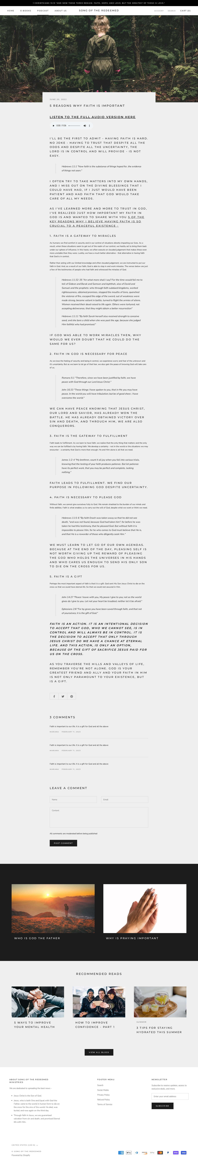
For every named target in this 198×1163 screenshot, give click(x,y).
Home (10, 11)
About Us (61, 11)
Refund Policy (103, 1099)
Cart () (185, 11)
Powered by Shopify (21, 1155)
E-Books (25, 11)
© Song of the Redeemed (26, 1151)
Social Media (103, 1090)
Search (172, 11)
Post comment (63, 843)
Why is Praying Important (132, 938)
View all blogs (99, 1052)
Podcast (43, 11)
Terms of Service (104, 1104)
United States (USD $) (23, 1145)
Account (159, 11)
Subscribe (162, 1106)
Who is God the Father (37, 938)
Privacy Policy (103, 1094)
